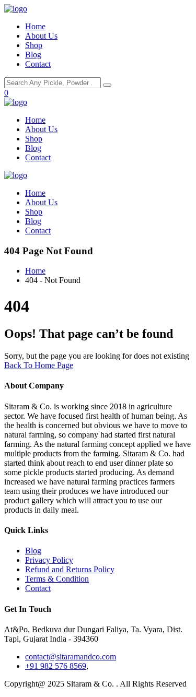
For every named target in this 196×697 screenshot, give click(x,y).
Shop (33, 45)
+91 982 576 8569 (55, 665)
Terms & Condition (57, 578)
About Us (41, 35)
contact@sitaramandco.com (70, 656)
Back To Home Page (38, 365)
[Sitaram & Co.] (15, 8)
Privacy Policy (49, 560)
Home (35, 26)
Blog (33, 54)
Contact (38, 64)
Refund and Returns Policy (69, 569)
